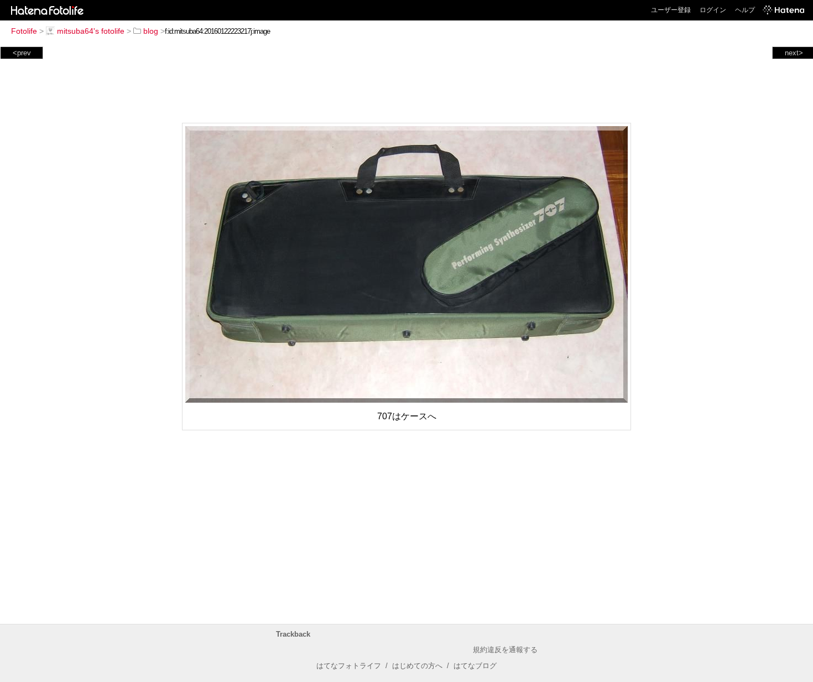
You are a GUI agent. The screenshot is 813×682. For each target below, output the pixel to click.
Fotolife (24, 31)
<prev (22, 53)
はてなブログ (475, 666)
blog (150, 31)
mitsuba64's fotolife (90, 31)
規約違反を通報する (505, 649)
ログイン (713, 10)
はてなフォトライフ (348, 666)
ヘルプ (745, 10)
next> (794, 53)
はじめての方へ (417, 666)
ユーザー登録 (671, 10)
